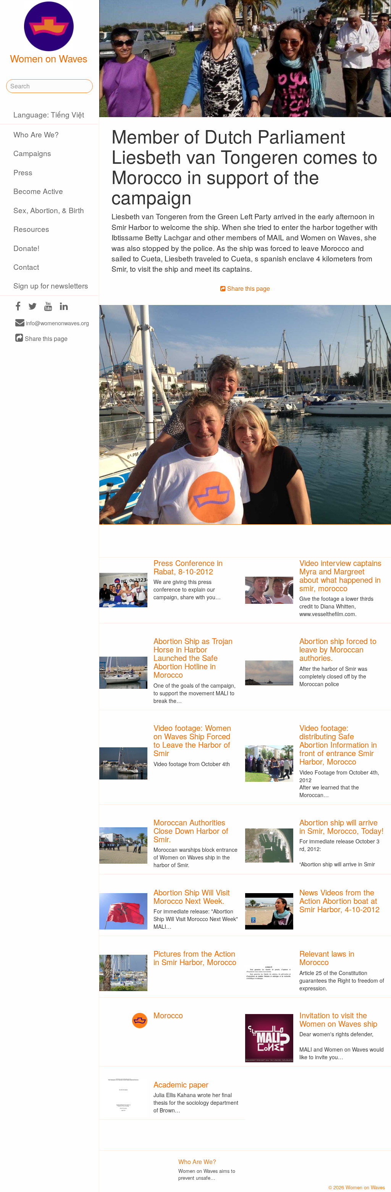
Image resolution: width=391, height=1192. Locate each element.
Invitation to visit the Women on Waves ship (338, 1019)
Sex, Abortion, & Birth (48, 210)
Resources (31, 228)
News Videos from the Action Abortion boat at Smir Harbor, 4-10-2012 (339, 901)
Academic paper (180, 1084)
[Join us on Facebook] (18, 307)
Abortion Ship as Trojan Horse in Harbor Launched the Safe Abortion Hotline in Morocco (193, 657)
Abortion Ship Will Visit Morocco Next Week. (191, 896)
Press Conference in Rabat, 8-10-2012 (188, 567)
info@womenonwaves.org (56, 323)
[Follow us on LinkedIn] (64, 307)
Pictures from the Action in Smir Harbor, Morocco (194, 957)
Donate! (26, 248)
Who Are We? (36, 134)
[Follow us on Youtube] (48, 307)
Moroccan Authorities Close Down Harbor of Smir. (190, 831)
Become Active (38, 191)
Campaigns (32, 153)
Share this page (45, 338)
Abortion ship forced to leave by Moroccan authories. (337, 649)
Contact (26, 266)
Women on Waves (48, 58)
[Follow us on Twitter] (32, 307)
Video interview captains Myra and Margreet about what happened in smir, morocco (340, 575)
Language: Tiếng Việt (48, 114)
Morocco (168, 1015)
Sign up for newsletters (50, 285)
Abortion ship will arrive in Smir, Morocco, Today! (341, 826)
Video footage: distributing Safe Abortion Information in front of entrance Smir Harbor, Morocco (338, 744)
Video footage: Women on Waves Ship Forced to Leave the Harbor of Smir (192, 740)
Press (22, 172)
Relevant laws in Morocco (326, 957)
